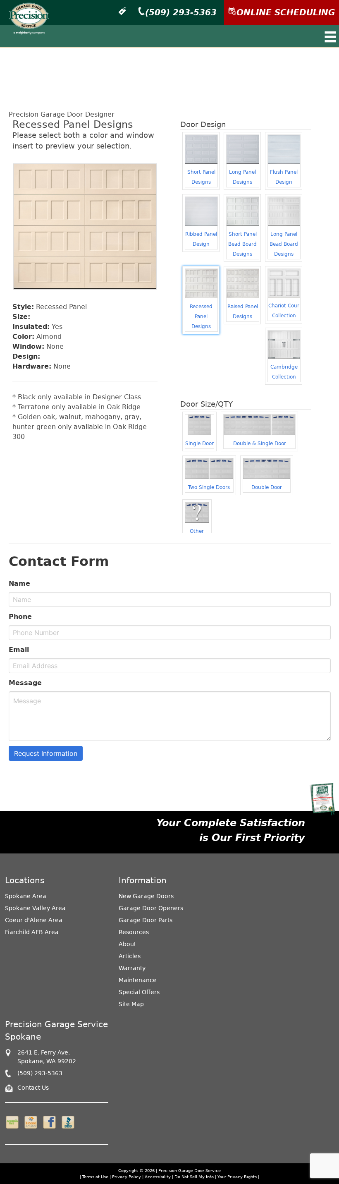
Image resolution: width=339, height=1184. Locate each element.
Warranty (132, 968)
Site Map (131, 1004)
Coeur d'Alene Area (33, 920)
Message (25, 683)
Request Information (45, 753)
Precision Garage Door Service (189, 1170)
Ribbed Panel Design (201, 239)
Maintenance (138, 980)
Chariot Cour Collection (283, 311)
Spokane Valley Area (35, 908)
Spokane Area (25, 896)
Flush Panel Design (284, 177)
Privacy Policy (126, 1176)
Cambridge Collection (284, 372)
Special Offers (139, 992)
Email (19, 650)
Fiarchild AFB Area (32, 932)
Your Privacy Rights (237, 1176)
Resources (134, 932)
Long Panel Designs (242, 177)
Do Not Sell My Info (194, 1176)
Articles (130, 956)
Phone (20, 617)
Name (19, 583)
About (127, 944)
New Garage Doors (146, 896)
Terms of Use (95, 1176)
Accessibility (158, 1176)
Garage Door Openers (151, 908)
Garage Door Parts (145, 920)
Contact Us (33, 1087)
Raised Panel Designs (242, 311)
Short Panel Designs (201, 177)
